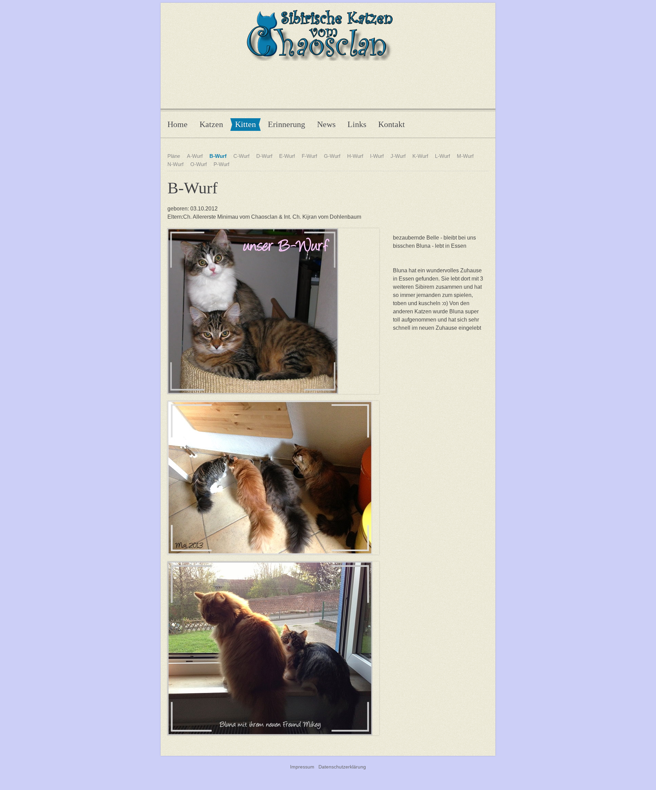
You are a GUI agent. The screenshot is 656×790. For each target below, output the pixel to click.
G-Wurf (332, 156)
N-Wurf (175, 164)
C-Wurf (241, 156)
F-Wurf (309, 156)
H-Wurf (355, 156)
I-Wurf (377, 156)
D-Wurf (264, 156)
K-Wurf (420, 156)
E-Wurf (287, 156)
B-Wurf (218, 156)
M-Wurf (465, 156)
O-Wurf (198, 164)
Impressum (302, 766)
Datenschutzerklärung (342, 766)
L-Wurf (442, 156)
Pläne (173, 156)
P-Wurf (221, 164)
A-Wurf (195, 156)
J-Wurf (398, 156)
